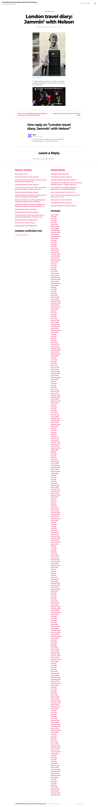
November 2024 (55, 256)
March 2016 (54, 460)
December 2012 (55, 536)
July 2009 (53, 616)
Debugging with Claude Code (60, 174)
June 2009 (54, 618)
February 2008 (55, 650)
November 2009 (55, 608)
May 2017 (53, 432)
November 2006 (55, 679)
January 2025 (55, 252)
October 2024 (55, 258)
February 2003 (55, 765)
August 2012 (54, 544)
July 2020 (53, 358)
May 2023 (53, 291)
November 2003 (55, 748)
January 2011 (54, 581)
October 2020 (55, 352)
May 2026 (53, 220)
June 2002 (54, 781)
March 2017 (54, 436)
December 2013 (55, 512)
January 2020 (55, 369)
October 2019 (55, 375)
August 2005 (54, 708)
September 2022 (55, 307)
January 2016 (55, 463)
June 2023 (54, 289)
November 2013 (55, 514)
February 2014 (55, 508)
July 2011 (53, 569)
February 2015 (55, 485)
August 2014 (54, 497)
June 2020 (54, 360)
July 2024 (53, 264)
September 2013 (55, 518)
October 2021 (55, 328)
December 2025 (55, 230)
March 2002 (54, 787)
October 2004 (55, 728)
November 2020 (55, 350)
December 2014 (55, 489)
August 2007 (54, 661)
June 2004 (54, 736)
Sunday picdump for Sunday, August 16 (27, 184)
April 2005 (54, 716)
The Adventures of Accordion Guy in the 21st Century (19, 2)
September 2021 (55, 330)
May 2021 (53, 338)
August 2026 (54, 215)
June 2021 (54, 336)
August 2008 (54, 638)
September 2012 (55, 542)
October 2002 (55, 773)
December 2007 (55, 653)
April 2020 (54, 363)
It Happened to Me (49, 11)
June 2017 (54, 430)
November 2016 (55, 444)
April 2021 (53, 340)
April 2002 (54, 785)
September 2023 (55, 283)
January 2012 (54, 558)
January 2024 (55, 275)
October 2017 (55, 422)
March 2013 (54, 530)
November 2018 (55, 397)
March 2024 (54, 271)
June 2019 (54, 383)
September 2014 (55, 495)
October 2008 (55, 634)
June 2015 (54, 477)
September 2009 (56, 612)
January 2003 (55, 767)
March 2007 (54, 671)
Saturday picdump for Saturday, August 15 (63, 205)
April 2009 (54, 622)
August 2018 (54, 403)
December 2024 (55, 254)
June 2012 (54, 548)
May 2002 (53, 783)
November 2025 (55, 232)
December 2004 (55, 724)
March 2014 (54, 507)
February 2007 (55, 673)
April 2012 (53, 552)
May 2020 (53, 362)
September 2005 (56, 706)
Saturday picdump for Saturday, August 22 (63, 180)
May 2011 (53, 573)
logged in (41, 158)
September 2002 (56, 775)
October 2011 (54, 563)
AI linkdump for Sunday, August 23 (61, 177)
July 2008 (53, 640)
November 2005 (55, 703)
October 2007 (55, 657)
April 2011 (53, 575)
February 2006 (55, 697)
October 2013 (55, 516)
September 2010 (55, 589)
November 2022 (55, 303)
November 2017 (55, 420)
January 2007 (55, 675)
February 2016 (55, 461)
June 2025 (54, 242)
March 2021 (54, 342)
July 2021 (53, 334)
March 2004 (54, 742)
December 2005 (55, 701)
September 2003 (56, 751)
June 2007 (54, 665)
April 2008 (54, 646)
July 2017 (53, 428)
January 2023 (55, 299)
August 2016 (54, 450)
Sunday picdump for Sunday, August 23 (27, 177)
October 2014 (55, 493)
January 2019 (55, 393)
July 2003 (53, 755)
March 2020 (54, 365)
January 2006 (55, 699)
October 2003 (55, 750)
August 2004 (54, 732)
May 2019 (53, 385)
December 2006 (55, 677)
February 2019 (55, 391)
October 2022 (55, 305)
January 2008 (55, 652)
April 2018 (53, 411)
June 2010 (54, 595)
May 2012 (53, 550)
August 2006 (54, 685)
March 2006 (54, 695)
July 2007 (53, 663)
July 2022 (53, 311)
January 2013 (54, 534)
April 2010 (53, 599)
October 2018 (55, 399)
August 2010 (54, 591)
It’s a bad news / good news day (25, 222)
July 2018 (53, 405)
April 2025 (54, 246)
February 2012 (55, 556)
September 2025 (56, 236)
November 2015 (55, 467)
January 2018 (55, 416)
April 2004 (54, 740)
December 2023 (55, 277)
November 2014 (55, 491)
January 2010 (55, 605)
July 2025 (53, 240)
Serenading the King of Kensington (26, 209)
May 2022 (53, 315)
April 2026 (54, 222)
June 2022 (54, 313)
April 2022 (54, 316)
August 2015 (54, 473)
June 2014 (54, 501)
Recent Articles (23, 170)
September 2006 (56, 683)
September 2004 (56, 730)
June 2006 (54, 689)
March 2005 (54, 718)
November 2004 (55, 726)
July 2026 (53, 217)
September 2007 (56, 659)
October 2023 (55, 281)
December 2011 (55, 559)
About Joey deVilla (85, 3)
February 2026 (55, 226)
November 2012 (55, 538)
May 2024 (53, 267)
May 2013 (53, 526)
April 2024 (54, 269)
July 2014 (53, 499)
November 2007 (55, 655)
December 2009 (55, 606)
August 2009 (54, 614)
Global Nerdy (58, 170)
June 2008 (54, 642)
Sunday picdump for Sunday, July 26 (26, 220)
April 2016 (53, 458)
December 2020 (55, 348)
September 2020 (56, 354)
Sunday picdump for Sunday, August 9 (26, 192)
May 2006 (54, 691)
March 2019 (54, 389)
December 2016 (55, 442)
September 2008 (56, 636)
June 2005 (54, 712)
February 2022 (55, 320)
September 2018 (55, 401)
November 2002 (55, 771)
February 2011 (55, 579)
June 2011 (53, 571)
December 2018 (55, 395)
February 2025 (55, 250)
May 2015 (53, 479)
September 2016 (55, 448)
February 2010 (55, 603)
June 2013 (54, 524)
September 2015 (55, 471)
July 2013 (53, 522)
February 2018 (55, 414)
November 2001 (55, 795)
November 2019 (55, 373)
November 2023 (55, 279)
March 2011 (54, 577)
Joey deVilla (41, 26)
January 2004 (55, 744)
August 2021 (54, 332)
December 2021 (55, 324)
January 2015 (55, 487)
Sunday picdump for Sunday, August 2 (26, 212)
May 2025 (53, 244)
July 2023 (53, 287)
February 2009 (55, 626)
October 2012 (55, 540)
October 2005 (55, 704)
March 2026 (54, 224)
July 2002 (53, 779)
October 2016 (55, 446)
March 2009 (54, 624)
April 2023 (54, 293)
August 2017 (54, 426)
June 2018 (54, 407)
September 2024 (56, 260)
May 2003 (53, 759)
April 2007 (54, 669)
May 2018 (53, 409)
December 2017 (55, 418)
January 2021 (54, 346)
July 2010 (53, 593)
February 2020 (55, 367)
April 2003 (54, 761)
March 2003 (54, 763)
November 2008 (55, 632)
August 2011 (54, 567)
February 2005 (55, 720)
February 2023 (55, 297)
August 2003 (54, 753)
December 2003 (55, 746)
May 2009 (54, 620)
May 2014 (53, 503)
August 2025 (54, 238)
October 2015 (55, 469)
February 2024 (55, 273)
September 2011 (55, 565)
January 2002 (55, 791)
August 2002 (54, 777)
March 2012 (54, 554)
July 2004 (53, 734)
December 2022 (55, 301)
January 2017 (55, 440)
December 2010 (55, 583)
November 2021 (55, 326)
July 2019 (53, 381)
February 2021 (55, 344)
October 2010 (55, 587)
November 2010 (55, 585)
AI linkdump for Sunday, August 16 (61, 202)
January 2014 (55, 510)
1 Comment (59, 26)
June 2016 (54, 454)
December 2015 (55, 465)
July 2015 (53, 475)
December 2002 (55, 769)
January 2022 (55, 322)
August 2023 (54, 285)
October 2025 (55, 234)
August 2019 (54, 379)
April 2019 (53, 387)
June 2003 (54, 757)
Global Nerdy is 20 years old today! (61, 200)
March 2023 (54, 295)
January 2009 (55, 628)
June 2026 (54, 218)
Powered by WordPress (53, 803)
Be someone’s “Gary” (21, 174)
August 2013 (54, 520)
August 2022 (54, 309)
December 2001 (55, 793)
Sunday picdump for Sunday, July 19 (26, 225)
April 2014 (53, 505)
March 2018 (54, 412)
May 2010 (53, 597)
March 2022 (54, 318)
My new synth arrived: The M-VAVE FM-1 (63, 192)
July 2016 (53, 452)
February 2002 (55, 789)
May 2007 (54, 667)
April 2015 (53, 481)
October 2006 (55, 681)
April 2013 (53, 528)
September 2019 (55, 377)
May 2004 (54, 738)
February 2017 (55, 438)
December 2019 (55, 371)
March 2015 (54, 483)
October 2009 (55, 610)
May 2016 (53, 456)
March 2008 (54, 648)
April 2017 (53, 434)
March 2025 (54, 248)
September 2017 (55, 424)
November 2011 (55, 561)
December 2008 (55, 630)
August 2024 (54, 262)
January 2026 (55, 228)
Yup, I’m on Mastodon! (21, 234)
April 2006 (54, 693)
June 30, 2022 (50, 26)
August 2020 (54, 356)
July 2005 (53, 710)
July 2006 (53, 687)
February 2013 (55, 532)
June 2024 (54, 266)
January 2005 (55, 722)
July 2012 (53, 546)
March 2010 (54, 601)
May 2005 (54, 714)
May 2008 (54, 644)
